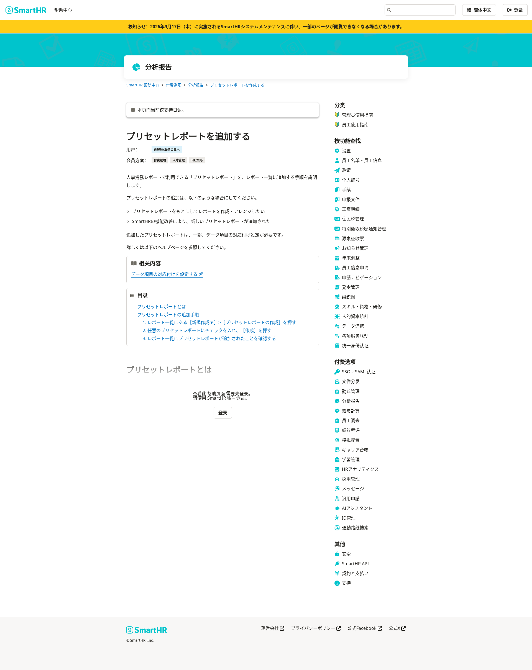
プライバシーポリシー (316, 628)
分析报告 (196, 85)
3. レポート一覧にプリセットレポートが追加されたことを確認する (209, 338)
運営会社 (272, 628)
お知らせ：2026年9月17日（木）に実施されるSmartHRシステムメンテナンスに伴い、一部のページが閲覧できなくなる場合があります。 (266, 26)
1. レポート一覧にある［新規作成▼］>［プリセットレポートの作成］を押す (219, 322)
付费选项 (173, 85)
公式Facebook (364, 628)
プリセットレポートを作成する (237, 85)
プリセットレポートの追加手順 (168, 315)
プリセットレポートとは (161, 307)
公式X (397, 628)
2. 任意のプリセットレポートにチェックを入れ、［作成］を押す (207, 330)
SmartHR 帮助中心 (142, 85)
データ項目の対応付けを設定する (164, 274)
